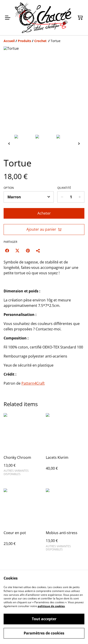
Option (9, 187)
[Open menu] (7, 18)
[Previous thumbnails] (9, 143)
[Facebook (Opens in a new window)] (7, 250)
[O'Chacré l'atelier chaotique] (43, 17)
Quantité (64, 187)
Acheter (44, 213)
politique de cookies (51, 606)
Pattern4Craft (33, 383)
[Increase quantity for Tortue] (79, 197)
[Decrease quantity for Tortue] (62, 197)
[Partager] (38, 250)
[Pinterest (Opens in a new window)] (27, 250)
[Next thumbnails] (79, 143)
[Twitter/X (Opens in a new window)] (17, 250)
